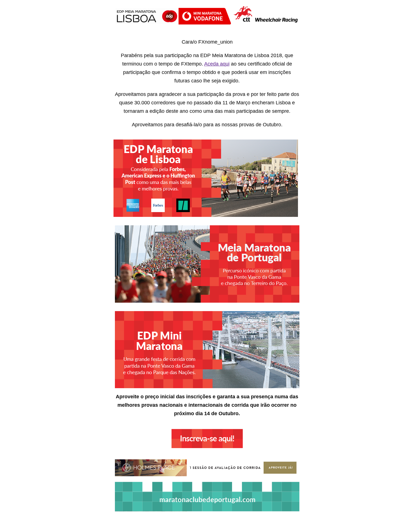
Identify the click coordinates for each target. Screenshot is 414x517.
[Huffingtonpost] (182, 214)
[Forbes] (157, 214)
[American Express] (128, 214)
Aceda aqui (217, 64)
